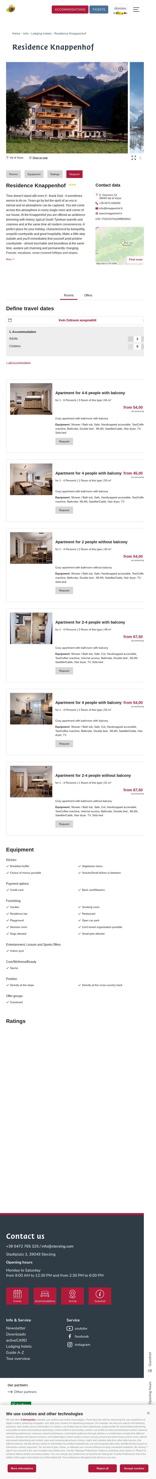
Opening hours (150, 1393)
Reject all (103, 1468)
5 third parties (28, 1419)
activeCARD (16, 1340)
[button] (148, 1412)
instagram (82, 1344)
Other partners (25, 1392)
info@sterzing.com (57, 1246)
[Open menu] (136, 9)
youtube (81, 1328)
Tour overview (18, 1358)
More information (22, 1468)
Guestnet (150, 1359)
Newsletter (15, 1328)
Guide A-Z (15, 1352)
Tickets (98, 9)
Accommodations (70, 9)
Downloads (16, 1334)
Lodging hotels (19, 1346)
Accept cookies (134, 1468)
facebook (82, 1336)
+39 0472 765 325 (22, 1246)
